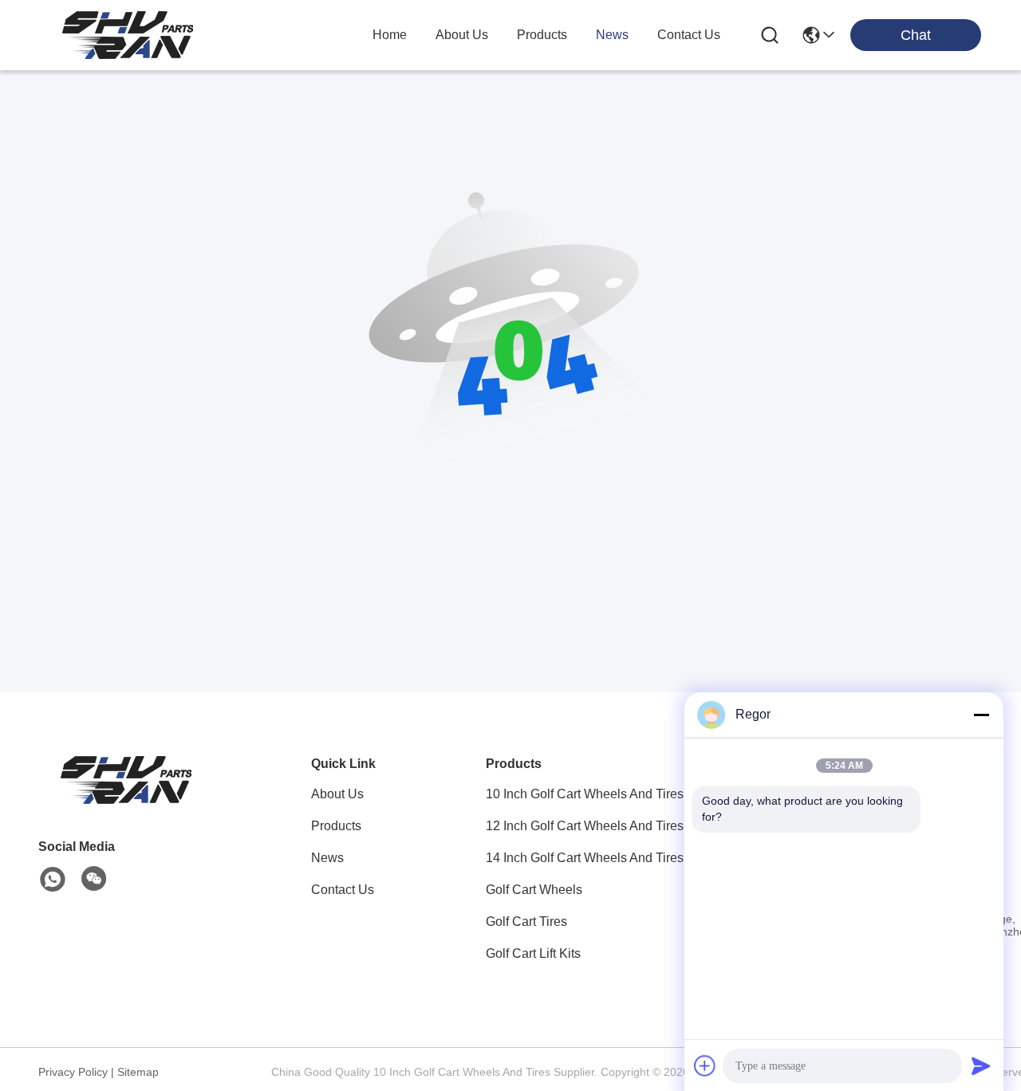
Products (336, 826)
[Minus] (981, 714)
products (542, 34)
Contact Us (342, 889)
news (612, 34)
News (327, 858)
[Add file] (705, 1065)
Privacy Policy (73, 1071)
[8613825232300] (52, 879)
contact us (688, 34)
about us (462, 34)
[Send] (981, 1065)
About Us (337, 794)
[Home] (126, 799)
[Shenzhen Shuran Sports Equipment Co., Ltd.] (127, 35)
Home (390, 34)
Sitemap (138, 1071)
